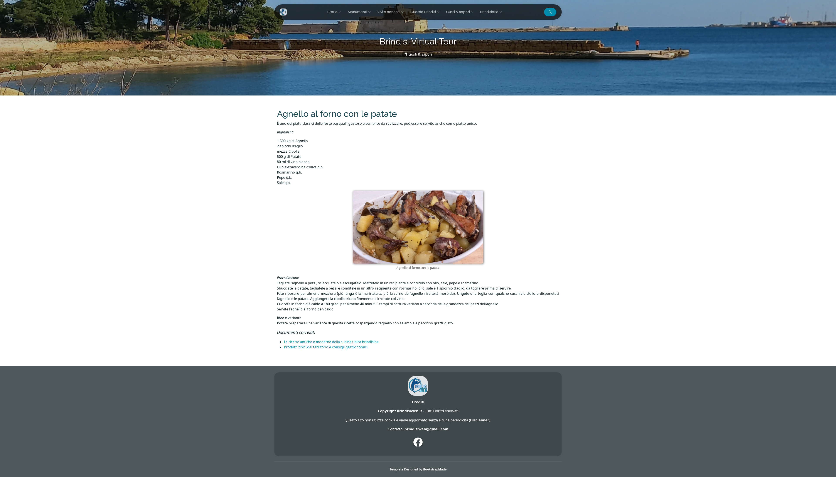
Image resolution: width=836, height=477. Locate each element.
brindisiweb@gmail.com (426, 428)
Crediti (418, 401)
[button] (550, 12)
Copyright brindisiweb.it (400, 410)
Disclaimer (479, 419)
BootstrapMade (435, 469)
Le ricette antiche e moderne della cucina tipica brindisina (331, 341)
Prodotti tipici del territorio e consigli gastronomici (325, 347)
